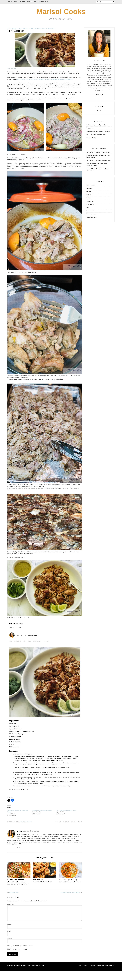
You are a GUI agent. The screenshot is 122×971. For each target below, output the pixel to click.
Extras (88, 198)
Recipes (22, 1)
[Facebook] (97, 110)
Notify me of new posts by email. (18, 949)
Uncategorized (40, 28)
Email (9, 931)
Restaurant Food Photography (37, 1)
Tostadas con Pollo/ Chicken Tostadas (98, 131)
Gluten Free (90, 201)
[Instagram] (100, 110)
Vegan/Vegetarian (91, 217)
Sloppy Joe (89, 128)
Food (16, 1)
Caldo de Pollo (90, 138)
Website (9, 938)
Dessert (88, 194)
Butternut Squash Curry (68, 879)
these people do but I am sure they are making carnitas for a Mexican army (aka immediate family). (44, 79)
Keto (9, 28)
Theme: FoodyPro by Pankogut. (35, 965)
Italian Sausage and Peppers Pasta (97, 124)
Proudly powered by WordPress (16, 965)
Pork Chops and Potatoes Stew (95, 134)
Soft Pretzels (38, 879)
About (9, 1)
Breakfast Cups (13, 892)
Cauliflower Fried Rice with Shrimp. (70, 892)
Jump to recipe (11, 68)
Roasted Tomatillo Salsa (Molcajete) (42, 810)
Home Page (99, 94)
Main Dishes (17, 28)
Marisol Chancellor (33, 635)
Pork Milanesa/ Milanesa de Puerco (67, 810)
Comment (10, 904)
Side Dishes (90, 210)
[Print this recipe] (10, 628)
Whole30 (51, 28)
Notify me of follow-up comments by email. (21, 945)
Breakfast (89, 188)
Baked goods (90, 185)
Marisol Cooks (61, 12)
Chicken (88, 191)
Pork (31, 28)
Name (9, 924)
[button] (25, 127)
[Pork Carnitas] (45, 66)
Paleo (25, 28)
